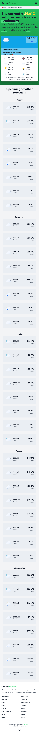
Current (9, 3)
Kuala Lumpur (25, 702)
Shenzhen (24, 711)
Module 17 (27, 724)
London (23, 705)
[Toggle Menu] (36, 2)
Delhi (3, 702)
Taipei (23, 714)
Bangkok (4, 699)
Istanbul (24, 699)
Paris (3, 714)
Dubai (3, 705)
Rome (23, 708)
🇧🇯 (4, 7)
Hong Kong (24, 696)
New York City (6, 711)
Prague (3, 717)
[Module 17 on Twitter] (19, 730)
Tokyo (23, 717)
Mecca (3, 708)
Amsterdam (5, 696)
